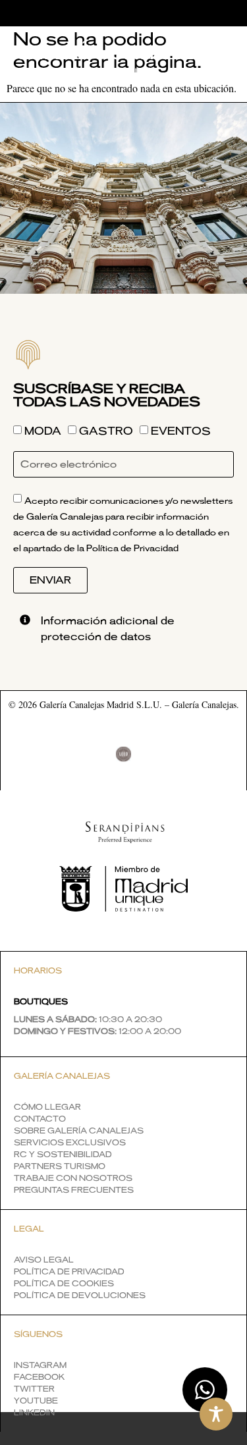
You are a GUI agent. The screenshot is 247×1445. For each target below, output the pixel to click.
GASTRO (106, 432)
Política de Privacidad (132, 549)
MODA (42, 432)
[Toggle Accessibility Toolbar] (216, 1414)
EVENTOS (181, 432)
